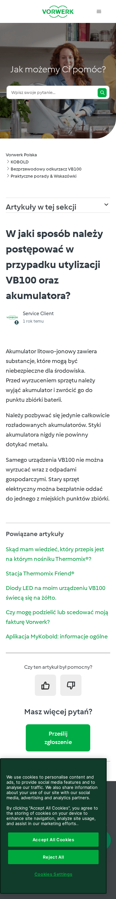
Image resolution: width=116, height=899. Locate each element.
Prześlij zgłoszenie (58, 738)
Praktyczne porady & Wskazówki (43, 176)
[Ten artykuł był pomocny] (45, 685)
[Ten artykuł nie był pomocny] (71, 685)
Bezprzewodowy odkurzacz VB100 (46, 169)
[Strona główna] (58, 11)
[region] (53, 826)
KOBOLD (20, 162)
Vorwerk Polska (21, 155)
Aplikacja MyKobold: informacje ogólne (57, 636)
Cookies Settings (53, 874)
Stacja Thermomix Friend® (40, 573)
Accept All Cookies (53, 839)
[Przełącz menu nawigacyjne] (98, 11)
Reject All (53, 857)
